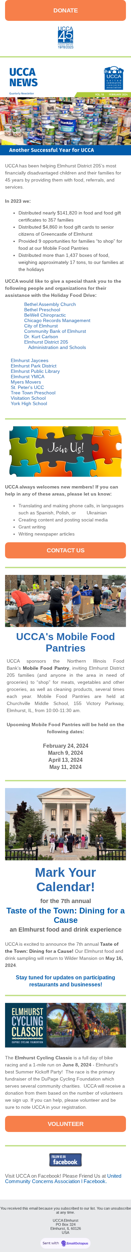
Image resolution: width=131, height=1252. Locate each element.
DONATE (65, 10)
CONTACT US (65, 550)
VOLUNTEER (66, 1124)
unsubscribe (121, 1208)
